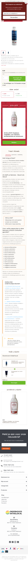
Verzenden (14, 17)
